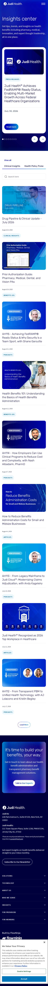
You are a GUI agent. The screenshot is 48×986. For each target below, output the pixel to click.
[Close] (44, 942)
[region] (24, 961)
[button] (43, 4)
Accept (24, 979)
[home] (12, 3)
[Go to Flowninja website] (12, 938)
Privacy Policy (21, 966)
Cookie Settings (24, 971)
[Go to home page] (14, 807)
